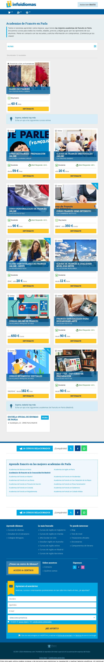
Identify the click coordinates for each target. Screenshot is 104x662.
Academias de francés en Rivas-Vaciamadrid (69, 484)
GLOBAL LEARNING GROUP (21, 158)
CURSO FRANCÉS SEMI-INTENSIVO (73, 211)
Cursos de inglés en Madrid (51, 549)
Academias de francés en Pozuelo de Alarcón (25, 484)
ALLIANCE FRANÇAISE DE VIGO (23, 323)
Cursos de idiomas (16, 530)
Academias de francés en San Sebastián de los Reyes (72, 480)
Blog (73, 530)
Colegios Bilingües (16, 538)
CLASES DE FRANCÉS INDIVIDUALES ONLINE (74, 155)
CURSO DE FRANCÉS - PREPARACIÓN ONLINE (27, 155)
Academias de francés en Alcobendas (67, 477)
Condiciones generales (57, 658)
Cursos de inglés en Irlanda (51, 534)
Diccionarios (76, 541)
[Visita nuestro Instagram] (82, 567)
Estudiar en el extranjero (18, 534)
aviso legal (23, 622)
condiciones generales (42, 622)
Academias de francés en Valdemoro (67, 488)
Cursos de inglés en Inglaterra (52, 530)
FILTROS (10, 46)
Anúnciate (88, 4)
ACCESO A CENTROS (23, 570)
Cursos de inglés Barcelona (51, 553)
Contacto (48, 567)
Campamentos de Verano (82, 545)
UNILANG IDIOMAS (66, 158)
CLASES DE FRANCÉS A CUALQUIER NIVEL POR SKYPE (74, 265)
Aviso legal (43, 658)
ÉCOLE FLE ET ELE (18, 213)
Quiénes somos (50, 571)
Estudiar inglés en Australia (51, 541)
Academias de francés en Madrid (20, 477)
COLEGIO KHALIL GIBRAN (21, 91)
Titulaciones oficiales (80, 538)
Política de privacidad (65, 635)
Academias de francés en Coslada (21, 488)
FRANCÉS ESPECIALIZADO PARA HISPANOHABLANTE (72, 320)
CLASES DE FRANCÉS (19, 89)
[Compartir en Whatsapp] (84, 448)
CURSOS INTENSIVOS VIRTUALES (25, 376)
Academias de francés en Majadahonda (23, 491)
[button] (10, 11)
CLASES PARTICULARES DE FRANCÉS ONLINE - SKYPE (27, 265)
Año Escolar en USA (47, 538)
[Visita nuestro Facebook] (78, 567)
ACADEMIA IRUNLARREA (68, 268)
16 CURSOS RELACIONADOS (36, 448)
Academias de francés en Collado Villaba (68, 491)
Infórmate (28, 109)
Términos (78, 635)
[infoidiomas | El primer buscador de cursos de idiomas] (21, 4)
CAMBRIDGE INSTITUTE (68, 213)
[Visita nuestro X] (74, 567)
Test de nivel (76, 534)
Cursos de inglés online (49, 545)
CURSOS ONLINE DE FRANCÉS (23, 321)
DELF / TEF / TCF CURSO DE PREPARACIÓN (69, 375)
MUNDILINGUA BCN (19, 268)
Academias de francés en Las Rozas (21, 480)
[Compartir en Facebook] (78, 448)
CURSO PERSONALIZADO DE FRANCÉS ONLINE (28, 210)
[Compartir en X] (71, 448)
